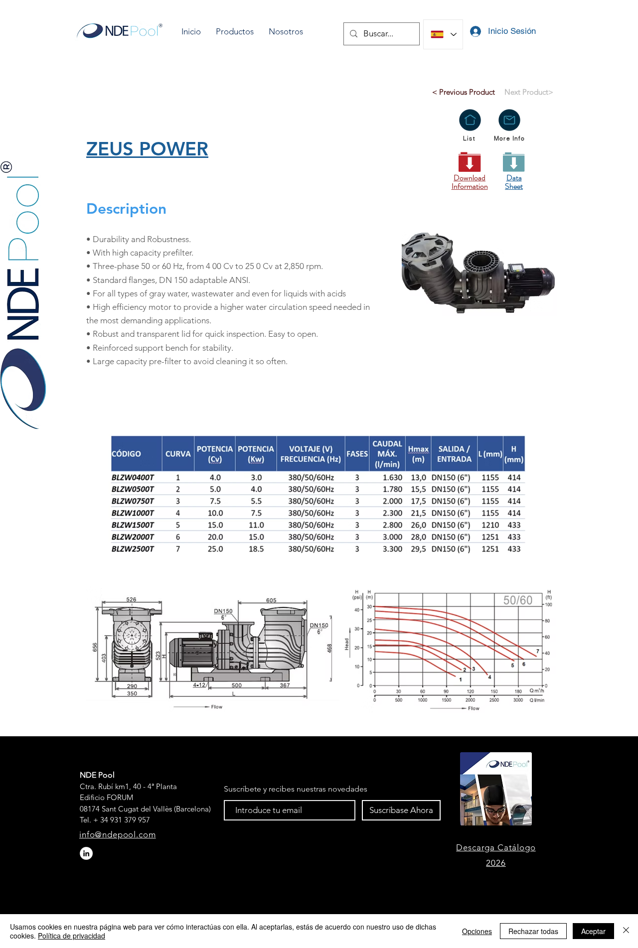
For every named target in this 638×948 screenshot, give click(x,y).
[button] (234, 31)
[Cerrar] (626, 931)
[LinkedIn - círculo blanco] (86, 853)
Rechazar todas (533, 931)
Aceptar (593, 931)
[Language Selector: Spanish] (443, 34)
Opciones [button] (477, 931)
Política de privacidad (71, 936)
